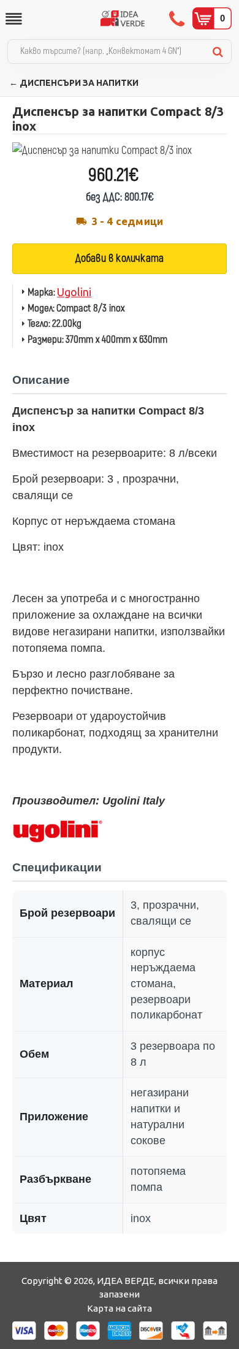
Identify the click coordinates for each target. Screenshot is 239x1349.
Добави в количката (119, 258)
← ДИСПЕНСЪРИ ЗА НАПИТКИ (73, 83)
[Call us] (178, 18)
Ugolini (74, 292)
